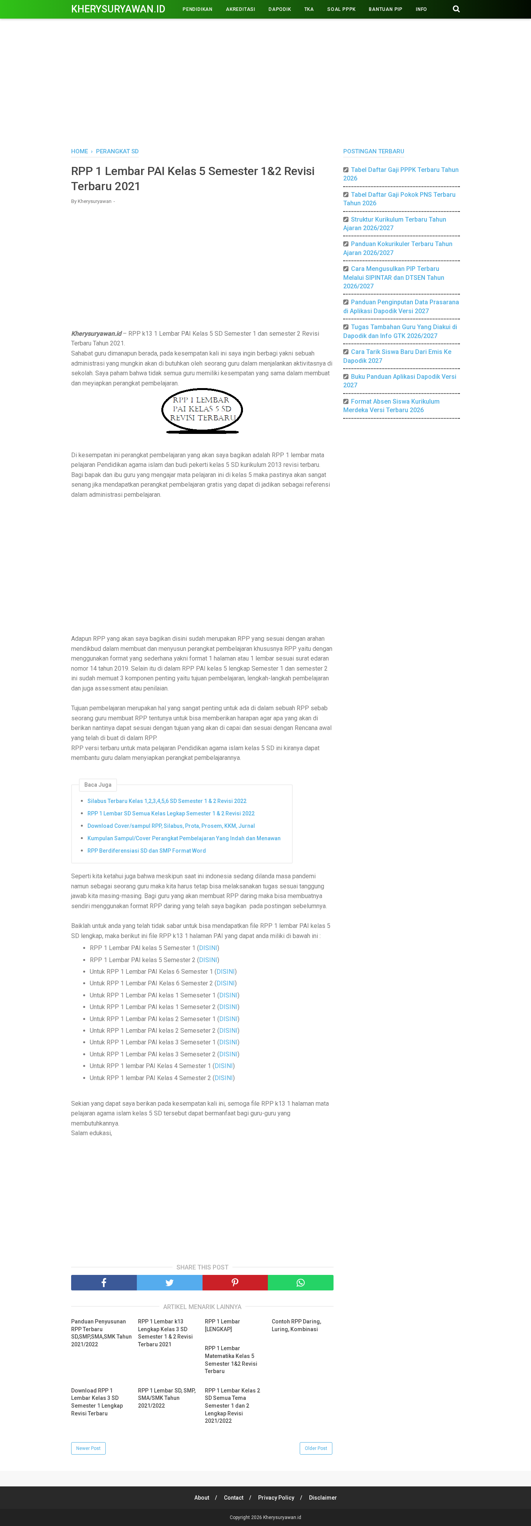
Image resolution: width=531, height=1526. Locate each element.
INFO (421, 9)
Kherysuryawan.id (118, 9)
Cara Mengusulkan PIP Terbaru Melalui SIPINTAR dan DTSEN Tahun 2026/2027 (393, 277)
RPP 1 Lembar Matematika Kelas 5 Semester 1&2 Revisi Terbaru (231, 1359)
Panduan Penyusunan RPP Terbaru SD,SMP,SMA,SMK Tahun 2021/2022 (101, 1332)
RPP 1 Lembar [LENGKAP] (222, 1325)
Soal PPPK (341, 9)
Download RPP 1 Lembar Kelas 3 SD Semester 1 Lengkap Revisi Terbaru (97, 1402)
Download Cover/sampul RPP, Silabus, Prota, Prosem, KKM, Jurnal (171, 826)
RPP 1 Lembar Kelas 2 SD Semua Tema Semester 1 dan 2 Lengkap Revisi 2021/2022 (232, 1405)
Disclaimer (323, 1498)
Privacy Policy (276, 1498)
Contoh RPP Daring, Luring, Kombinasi (296, 1325)
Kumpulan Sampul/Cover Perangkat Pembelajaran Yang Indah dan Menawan (184, 838)
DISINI (208, 948)
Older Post (316, 1448)
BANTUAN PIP (386, 9)
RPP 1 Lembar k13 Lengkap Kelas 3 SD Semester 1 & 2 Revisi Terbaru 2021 (165, 1332)
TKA (309, 9)
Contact (233, 1498)
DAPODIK (280, 9)
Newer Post (88, 1448)
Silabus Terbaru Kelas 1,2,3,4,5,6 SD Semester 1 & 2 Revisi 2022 (166, 801)
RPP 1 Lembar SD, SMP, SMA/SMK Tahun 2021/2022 (167, 1398)
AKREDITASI (240, 9)
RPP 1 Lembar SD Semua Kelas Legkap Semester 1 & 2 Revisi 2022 (171, 813)
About (201, 1498)
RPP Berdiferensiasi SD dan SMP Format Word (146, 851)
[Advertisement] (265, 81)
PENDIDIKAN (198, 9)
